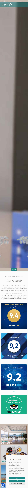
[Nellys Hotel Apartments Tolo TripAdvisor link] (23, 1)
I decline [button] (17, 480)
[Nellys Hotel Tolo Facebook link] (18, 1)
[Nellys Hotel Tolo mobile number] (4, 1)
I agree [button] (16, 478)
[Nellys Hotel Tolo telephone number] (1, 1)
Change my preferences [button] (16, 483)
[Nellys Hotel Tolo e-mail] (7, 1)
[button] (3, 485)
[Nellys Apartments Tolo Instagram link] (20, 1)
